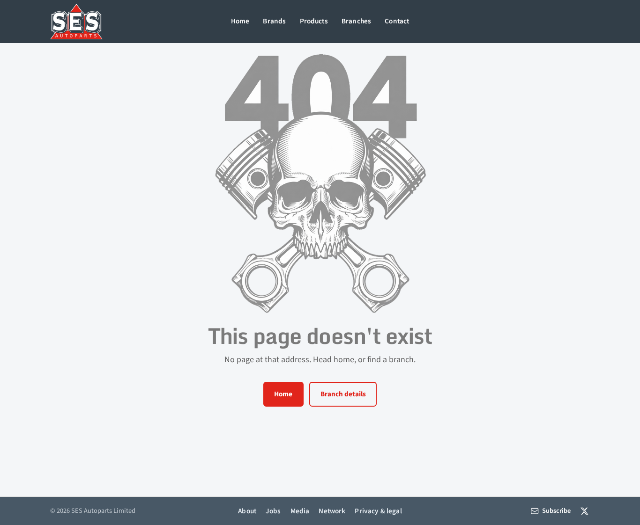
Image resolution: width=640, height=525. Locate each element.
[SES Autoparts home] (76, 21)
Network (332, 511)
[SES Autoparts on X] (584, 510)
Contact (397, 21)
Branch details (343, 394)
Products (314, 21)
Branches (356, 21)
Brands (274, 21)
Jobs (273, 511)
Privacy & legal (378, 511)
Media (300, 511)
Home (240, 21)
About (247, 511)
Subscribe (556, 511)
